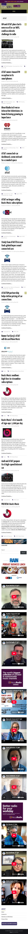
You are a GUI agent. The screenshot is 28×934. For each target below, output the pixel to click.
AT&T (2, 67)
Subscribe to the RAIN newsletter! (9, 923)
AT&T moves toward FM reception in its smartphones (10, 75)
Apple (17, 193)
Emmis (22, 101)
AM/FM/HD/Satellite (7, 66)
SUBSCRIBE (4, 545)
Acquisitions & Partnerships (9, 147)
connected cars (4, 195)
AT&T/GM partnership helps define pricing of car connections (11, 296)
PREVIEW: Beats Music (10, 504)
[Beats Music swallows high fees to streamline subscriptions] (14, 391)
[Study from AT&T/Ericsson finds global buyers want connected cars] (14, 258)
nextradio (3, 103)
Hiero (11, 932)
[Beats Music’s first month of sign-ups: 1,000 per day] (14, 432)
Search (3, 549)
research (11, 288)
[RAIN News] (14, 5)
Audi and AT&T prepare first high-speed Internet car (11, 464)
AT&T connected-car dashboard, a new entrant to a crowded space (11, 157)
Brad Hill (17, 37)
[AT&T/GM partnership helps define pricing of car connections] (14, 309)
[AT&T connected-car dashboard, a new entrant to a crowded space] (14, 169)
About (2, 911)
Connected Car (16, 66)
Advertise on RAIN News (7, 916)
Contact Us (3, 914)
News (4, 371)
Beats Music (4, 237)
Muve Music (21, 371)
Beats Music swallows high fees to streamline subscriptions (11, 378)
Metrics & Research (15, 287)
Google (10, 195)
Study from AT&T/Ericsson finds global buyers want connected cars (12, 245)
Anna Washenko (19, 162)
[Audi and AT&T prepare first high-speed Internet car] (14, 477)
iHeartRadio (4, 149)
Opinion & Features (7, 536)
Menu (14, 11)
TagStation (8, 103)
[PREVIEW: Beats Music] (14, 513)
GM (5, 67)
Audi (18, 499)
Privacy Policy (4, 919)
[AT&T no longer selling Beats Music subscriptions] (14, 212)
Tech (21, 66)
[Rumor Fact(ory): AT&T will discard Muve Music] (14, 348)
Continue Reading (6, 62)
